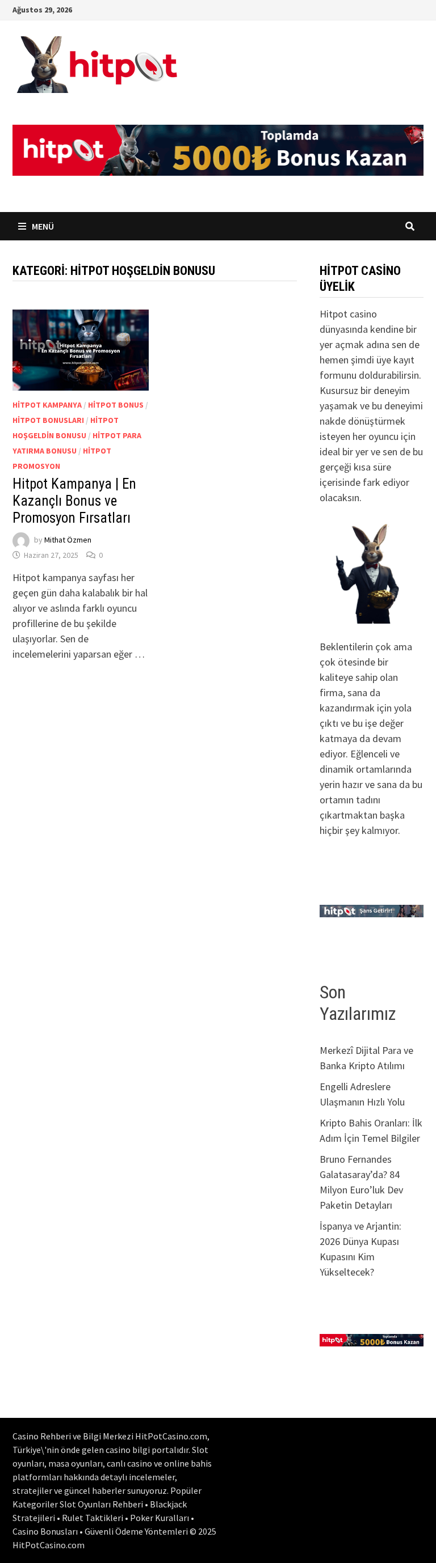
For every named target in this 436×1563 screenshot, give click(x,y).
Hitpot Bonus (116, 405)
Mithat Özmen (67, 540)
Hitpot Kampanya (47, 405)
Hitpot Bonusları (48, 420)
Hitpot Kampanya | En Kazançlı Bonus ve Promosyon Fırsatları (74, 501)
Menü (42, 226)
